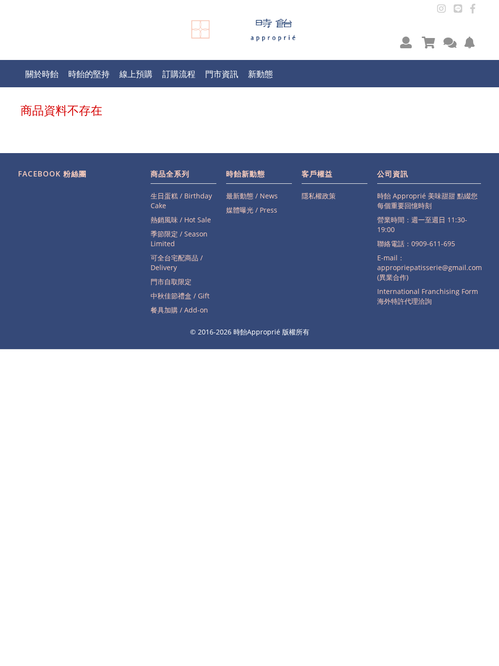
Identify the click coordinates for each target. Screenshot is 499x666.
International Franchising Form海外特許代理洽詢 (427, 296)
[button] (406, 42)
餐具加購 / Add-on (179, 309)
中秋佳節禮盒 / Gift (180, 295)
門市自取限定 (171, 281)
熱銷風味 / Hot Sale (181, 219)
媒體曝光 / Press (251, 210)
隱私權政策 (319, 195)
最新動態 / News (252, 195)
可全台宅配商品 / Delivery (177, 262)
